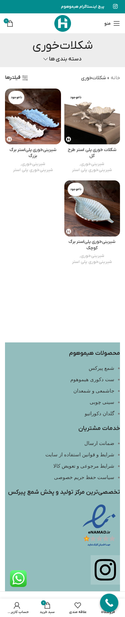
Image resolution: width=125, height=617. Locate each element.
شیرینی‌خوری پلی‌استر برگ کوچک (92, 245)
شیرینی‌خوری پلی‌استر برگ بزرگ (33, 153)
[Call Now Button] (109, 603)
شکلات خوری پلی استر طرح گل (92, 153)
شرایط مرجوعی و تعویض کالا (83, 466)
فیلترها (12, 78)
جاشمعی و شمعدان (93, 391)
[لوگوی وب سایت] (62, 23)
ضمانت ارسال (99, 443)
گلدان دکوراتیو (99, 414)
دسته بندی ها (65, 59)
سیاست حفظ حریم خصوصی (84, 477)
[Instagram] (105, 570)
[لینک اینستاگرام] (115, 6)
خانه (115, 77)
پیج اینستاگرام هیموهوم (82, 6)
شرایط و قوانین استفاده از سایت (79, 455)
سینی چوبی (102, 402)
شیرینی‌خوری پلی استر (92, 170)
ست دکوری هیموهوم (92, 379)
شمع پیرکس (101, 368)
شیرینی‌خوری (92, 164)
